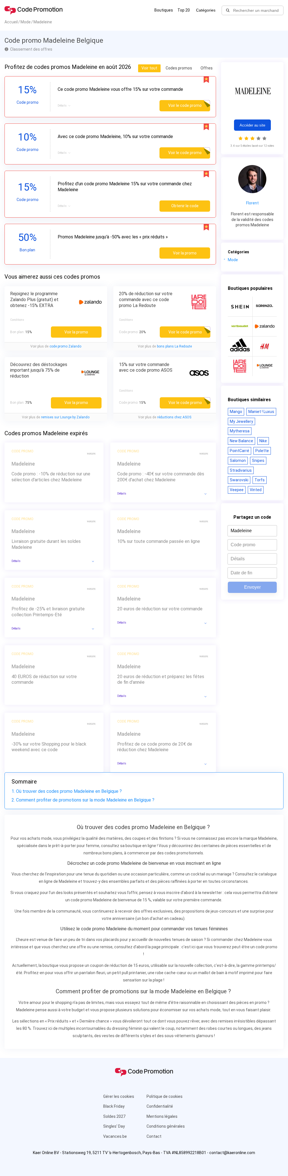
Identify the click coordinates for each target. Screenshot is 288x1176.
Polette (262, 450)
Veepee (237, 489)
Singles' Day (114, 1126)
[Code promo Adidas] (240, 346)
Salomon (238, 460)
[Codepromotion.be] (33, 10)
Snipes (258, 460)
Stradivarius (241, 470)
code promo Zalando (65, 346)
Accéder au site (252, 125)
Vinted (256, 489)
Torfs (260, 480)
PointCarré (239, 450)
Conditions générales (166, 1126)
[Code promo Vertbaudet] (240, 326)
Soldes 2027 (114, 1116)
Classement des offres (31, 49)
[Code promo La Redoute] (240, 366)
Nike (263, 441)
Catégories (205, 10)
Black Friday (114, 1106)
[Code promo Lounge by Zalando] (265, 366)
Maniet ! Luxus (261, 411)
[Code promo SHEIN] (240, 306)
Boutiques (163, 10)
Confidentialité (160, 1106)
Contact (154, 1136)
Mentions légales (162, 1116)
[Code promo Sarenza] (265, 306)
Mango (236, 411)
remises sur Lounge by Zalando (65, 417)
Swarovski (239, 480)
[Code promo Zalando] (265, 326)
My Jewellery (241, 421)
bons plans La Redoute (174, 346)
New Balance (241, 441)
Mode (233, 260)
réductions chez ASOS (174, 417)
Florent (252, 203)
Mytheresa (239, 431)
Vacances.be (115, 1136)
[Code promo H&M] (265, 346)
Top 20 (183, 10)
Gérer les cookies (118, 1096)
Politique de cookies (165, 1096)
